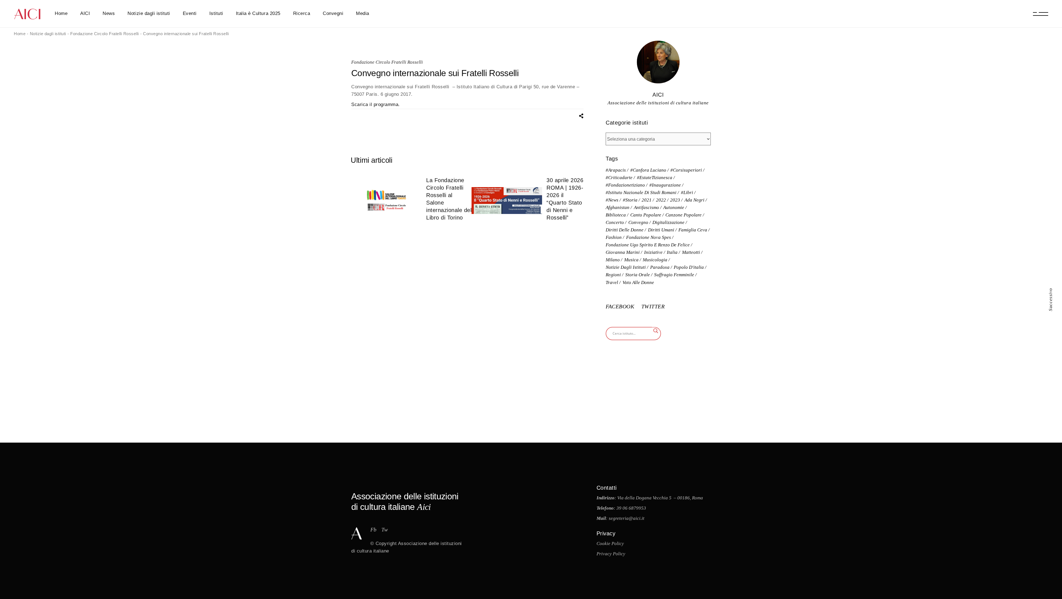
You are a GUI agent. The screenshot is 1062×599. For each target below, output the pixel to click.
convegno (638, 222)
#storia (630, 200)
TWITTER (653, 306)
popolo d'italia (689, 267)
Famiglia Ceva (692, 230)
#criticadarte (619, 177)
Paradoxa (660, 267)
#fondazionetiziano (625, 185)
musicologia (655, 259)
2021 (647, 200)
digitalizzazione (668, 222)
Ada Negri (694, 200)
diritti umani (661, 230)
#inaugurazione (665, 185)
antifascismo (646, 207)
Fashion (614, 237)
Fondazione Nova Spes (648, 237)
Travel (612, 282)
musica (631, 259)
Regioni (613, 274)
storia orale (637, 274)
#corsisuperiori (686, 170)
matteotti (691, 252)
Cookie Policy (610, 543)
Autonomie (673, 207)
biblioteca (616, 215)
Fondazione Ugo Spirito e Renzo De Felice (648, 244)
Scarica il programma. (375, 104)
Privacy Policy (611, 553)
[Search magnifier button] (656, 331)
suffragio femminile (674, 274)
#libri (687, 192)
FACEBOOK (621, 306)
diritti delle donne (625, 230)
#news (612, 200)
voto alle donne (638, 282)
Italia (672, 252)
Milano (613, 259)
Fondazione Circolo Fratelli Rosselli (387, 62)
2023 (675, 200)
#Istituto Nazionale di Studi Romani (641, 192)
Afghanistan (617, 207)
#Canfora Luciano (648, 170)
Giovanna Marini (623, 252)
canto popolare (645, 215)
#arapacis (616, 170)
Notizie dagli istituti (626, 267)
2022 (661, 200)
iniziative (653, 252)
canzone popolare (683, 215)
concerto (615, 222)
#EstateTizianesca (654, 177)
